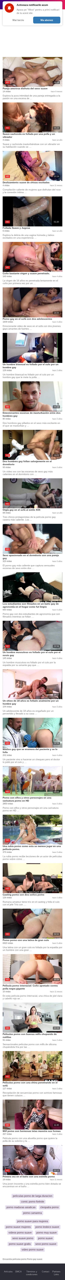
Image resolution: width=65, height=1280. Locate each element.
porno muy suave (46, 1232)
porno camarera (32, 1213)
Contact (45, 1271)
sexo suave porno (22, 1238)
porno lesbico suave (47, 1227)
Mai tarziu (18, 20)
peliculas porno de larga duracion (32, 1196)
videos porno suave (20, 1232)
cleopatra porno (49, 1207)
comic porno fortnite (32, 1201)
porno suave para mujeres (32, 1221)
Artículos (8, 1271)
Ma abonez (46, 20)
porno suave (45, 1238)
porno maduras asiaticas (21, 1207)
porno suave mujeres (18, 1227)
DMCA (18, 1271)
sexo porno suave (45, 1244)
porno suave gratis (20, 1244)
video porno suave (33, 1249)
